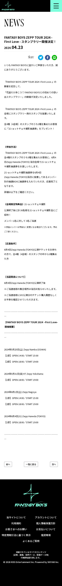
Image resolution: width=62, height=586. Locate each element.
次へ (54, 464)
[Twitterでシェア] (40, 57)
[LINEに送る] (54, 57)
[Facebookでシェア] (47, 57)
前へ (8, 464)
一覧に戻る (31, 464)
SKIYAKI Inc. (53, 562)
